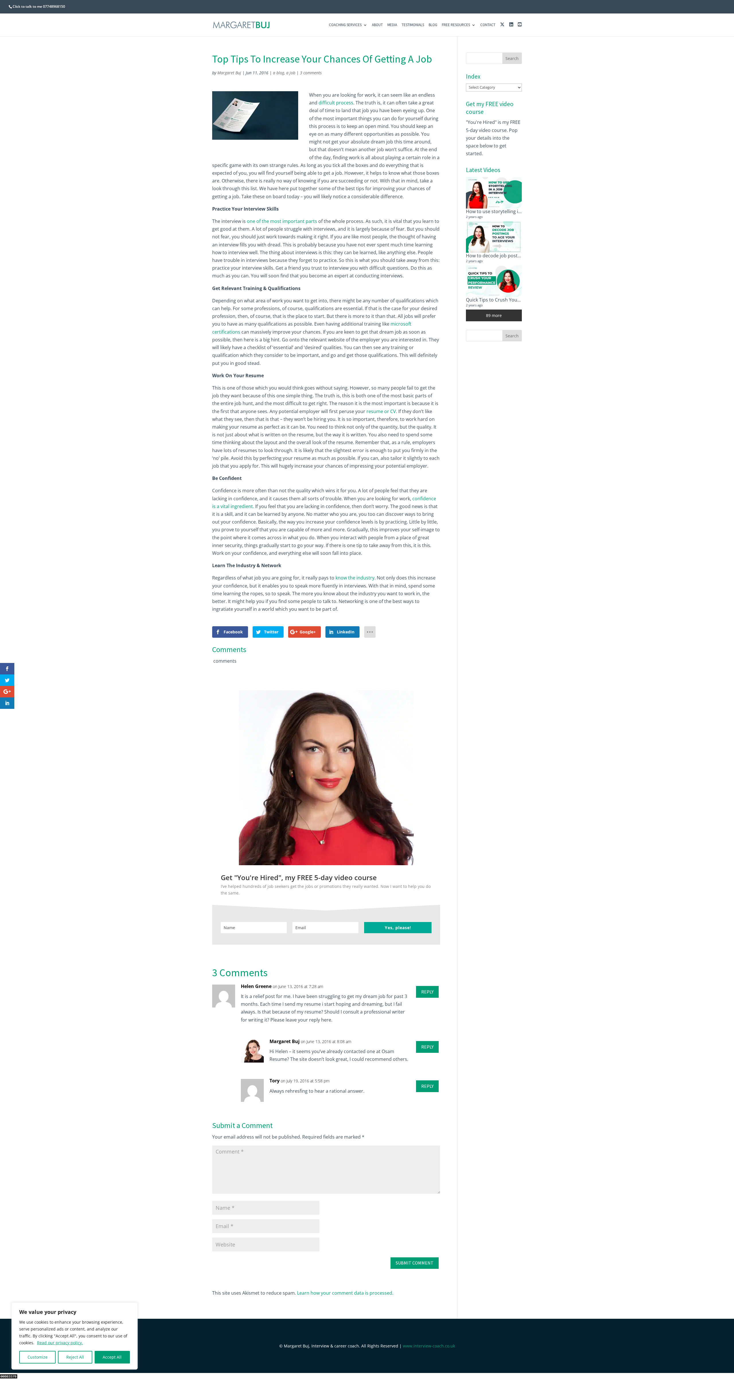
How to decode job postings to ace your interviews (520, 255)
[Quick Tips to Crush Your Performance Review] (494, 281)
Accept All (112, 1357)
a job (290, 72)
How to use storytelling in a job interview (510, 211)
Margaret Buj (229, 72)
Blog (433, 25)
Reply (427, 992)
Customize (38, 1357)
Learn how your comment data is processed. (345, 1293)
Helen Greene (256, 986)
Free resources (456, 25)
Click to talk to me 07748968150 (39, 6)
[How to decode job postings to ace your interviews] (494, 237)
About (377, 25)
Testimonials (413, 25)
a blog (278, 72)
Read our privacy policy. (60, 1342)
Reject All (75, 1357)
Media (392, 25)
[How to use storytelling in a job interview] (494, 193)
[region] (74, 1336)
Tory (275, 1080)
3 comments (311, 72)
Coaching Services (345, 25)
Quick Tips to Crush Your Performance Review (515, 300)
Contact (487, 25)
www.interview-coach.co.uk (429, 1346)
